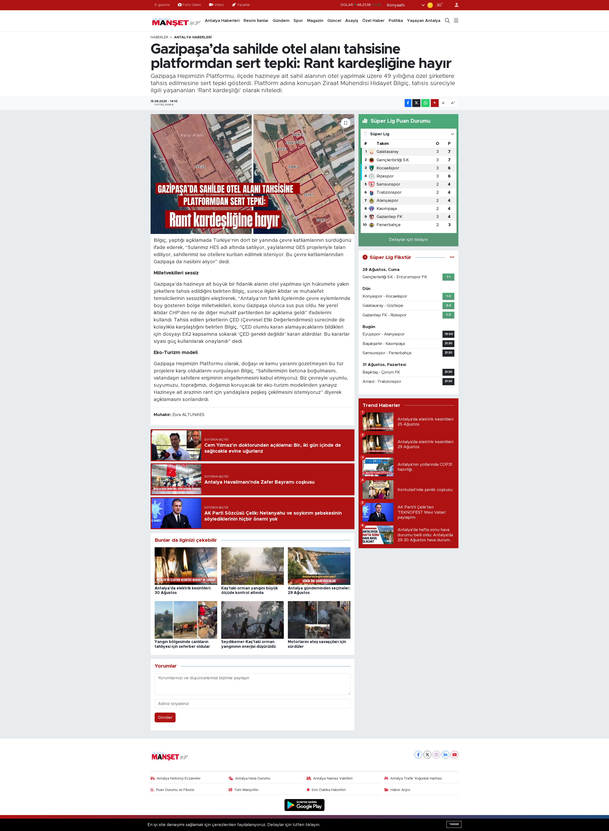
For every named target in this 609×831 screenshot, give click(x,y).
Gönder (165, 717)
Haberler (159, 37)
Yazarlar (243, 5)
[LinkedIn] (445, 755)
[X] (427, 755)
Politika (396, 21)
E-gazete (162, 5)
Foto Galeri (191, 5)
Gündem (281, 21)
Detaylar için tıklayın (408, 240)
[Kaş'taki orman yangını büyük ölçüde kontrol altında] (252, 566)
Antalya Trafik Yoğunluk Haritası (416, 778)
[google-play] (305, 805)
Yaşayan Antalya (423, 21)
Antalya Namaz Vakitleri (333, 778)
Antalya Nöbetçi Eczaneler (179, 778)
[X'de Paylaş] (416, 103)
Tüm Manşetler (246, 790)
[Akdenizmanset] (176, 20)
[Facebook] (418, 755)
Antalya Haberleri (222, 21)
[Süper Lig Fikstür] (452, 257)
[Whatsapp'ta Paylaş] (425, 103)
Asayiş (351, 21)
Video (219, 5)
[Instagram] (436, 755)
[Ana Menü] (456, 21)
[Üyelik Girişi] (454, 5)
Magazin (315, 21)
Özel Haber (373, 21)
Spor (298, 21)
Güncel (334, 21)
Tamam (454, 824)
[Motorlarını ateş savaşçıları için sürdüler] (319, 620)
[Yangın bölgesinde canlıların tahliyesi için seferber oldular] (186, 620)
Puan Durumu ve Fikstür (175, 790)
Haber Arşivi (400, 790)
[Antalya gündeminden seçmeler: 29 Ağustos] (319, 566)
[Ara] (447, 21)
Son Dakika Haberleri (329, 790)
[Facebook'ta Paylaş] (408, 103)
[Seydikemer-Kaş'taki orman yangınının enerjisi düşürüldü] (252, 620)
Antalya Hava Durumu (252, 778)
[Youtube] (454, 755)
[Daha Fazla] (435, 103)
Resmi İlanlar (256, 21)
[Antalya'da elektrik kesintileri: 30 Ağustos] (186, 566)
